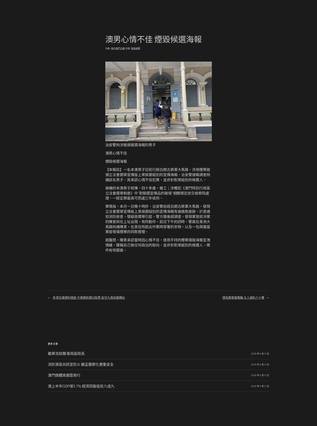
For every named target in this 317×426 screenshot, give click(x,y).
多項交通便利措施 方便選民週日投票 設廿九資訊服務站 (89, 298)
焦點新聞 (135, 48)
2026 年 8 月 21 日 (260, 353)
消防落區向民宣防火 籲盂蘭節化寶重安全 (81, 364)
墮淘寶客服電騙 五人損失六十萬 (243, 298)
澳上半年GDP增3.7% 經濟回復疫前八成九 (81, 386)
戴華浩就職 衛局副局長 (66, 354)
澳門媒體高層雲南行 (64, 375)
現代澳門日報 (118, 48)
